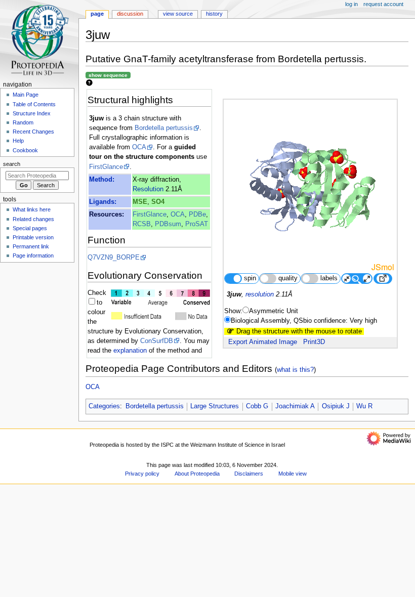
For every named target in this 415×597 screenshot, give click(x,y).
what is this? (295, 369)
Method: (101, 179)
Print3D (314, 342)
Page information (33, 255)
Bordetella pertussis (164, 128)
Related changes (33, 219)
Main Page (25, 95)
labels (329, 278)
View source (178, 14)
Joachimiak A (295, 406)
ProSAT (196, 224)
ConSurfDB (156, 341)
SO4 (157, 201)
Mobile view (292, 474)
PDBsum (168, 224)
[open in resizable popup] (383, 278)
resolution (259, 294)
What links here (32, 209)
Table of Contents (34, 104)
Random (23, 122)
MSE (140, 201)
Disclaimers (248, 474)
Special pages (30, 228)
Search (11, 164)
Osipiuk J (336, 406)
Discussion (130, 14)
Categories (104, 406)
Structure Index (32, 113)
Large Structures (214, 406)
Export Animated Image (262, 342)
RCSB (142, 224)
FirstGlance (106, 166)
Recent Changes (33, 132)
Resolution (148, 189)
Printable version (33, 237)
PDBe (197, 214)
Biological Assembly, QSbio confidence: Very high (304, 320)
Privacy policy (142, 474)
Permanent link (31, 246)
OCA (139, 147)
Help (18, 141)
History (214, 14)
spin (250, 278)
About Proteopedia (197, 474)
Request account (383, 4)
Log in (351, 4)
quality (288, 278)
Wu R (364, 406)
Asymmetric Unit (273, 311)
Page (97, 14)
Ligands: (102, 201)
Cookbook (25, 150)
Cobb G (257, 406)
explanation (130, 350)
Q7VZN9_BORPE (114, 257)
